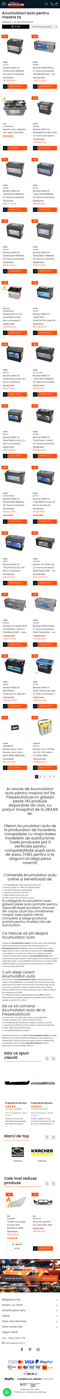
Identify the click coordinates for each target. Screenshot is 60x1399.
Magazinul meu (11, 1299)
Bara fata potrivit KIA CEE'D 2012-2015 (42, 1223)
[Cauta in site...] (46, 4)
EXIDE (5, 62)
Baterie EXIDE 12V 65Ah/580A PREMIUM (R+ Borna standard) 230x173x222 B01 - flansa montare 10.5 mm (43, 255)
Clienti (6, 1316)
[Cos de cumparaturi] (56, 4)
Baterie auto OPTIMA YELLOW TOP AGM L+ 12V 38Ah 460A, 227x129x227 (43, 752)
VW (4, 123)
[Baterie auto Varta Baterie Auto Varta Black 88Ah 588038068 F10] (15, 727)
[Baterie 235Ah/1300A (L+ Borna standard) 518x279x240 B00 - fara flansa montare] (45, 604)
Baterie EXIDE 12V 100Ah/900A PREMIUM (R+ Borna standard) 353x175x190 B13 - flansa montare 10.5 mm (13, 502)
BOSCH (6, 308)
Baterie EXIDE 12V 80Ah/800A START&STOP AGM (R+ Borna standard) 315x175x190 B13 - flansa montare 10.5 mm (14, 690)
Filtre (17, 26)
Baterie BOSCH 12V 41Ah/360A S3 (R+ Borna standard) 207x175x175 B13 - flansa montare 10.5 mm (13, 317)
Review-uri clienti (12, 1305)
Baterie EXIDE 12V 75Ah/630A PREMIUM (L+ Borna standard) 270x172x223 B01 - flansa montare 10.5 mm (13, 194)
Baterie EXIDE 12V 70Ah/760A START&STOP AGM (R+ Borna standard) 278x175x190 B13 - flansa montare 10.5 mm (44, 317)
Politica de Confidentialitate (27, 1285)
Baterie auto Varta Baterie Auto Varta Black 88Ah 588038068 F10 (14, 752)
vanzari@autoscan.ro (15, 1343)
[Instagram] (38, 1349)
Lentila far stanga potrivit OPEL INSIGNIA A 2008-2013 (16, 1225)
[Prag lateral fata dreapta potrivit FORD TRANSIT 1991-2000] (17, 1083)
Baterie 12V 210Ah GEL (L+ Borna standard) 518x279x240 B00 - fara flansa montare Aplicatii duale (45, 567)
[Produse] (4, 4)
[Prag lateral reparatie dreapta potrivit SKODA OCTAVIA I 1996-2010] (43, 1083)
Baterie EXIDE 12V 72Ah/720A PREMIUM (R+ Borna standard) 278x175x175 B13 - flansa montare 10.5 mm (43, 194)
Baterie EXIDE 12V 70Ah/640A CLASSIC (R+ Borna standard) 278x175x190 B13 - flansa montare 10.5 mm (43, 440)
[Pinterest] (30, 1349)
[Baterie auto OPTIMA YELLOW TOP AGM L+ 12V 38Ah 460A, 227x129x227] (45, 727)
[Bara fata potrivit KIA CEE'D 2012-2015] (43, 1202)
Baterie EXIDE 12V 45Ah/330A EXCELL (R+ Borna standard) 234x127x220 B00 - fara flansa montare (14, 379)
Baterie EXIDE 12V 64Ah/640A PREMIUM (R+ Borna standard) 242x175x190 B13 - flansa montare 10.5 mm (13, 255)
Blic (8, 1216)
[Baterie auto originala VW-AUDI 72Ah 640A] (15, 108)
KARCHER (28, 1161)
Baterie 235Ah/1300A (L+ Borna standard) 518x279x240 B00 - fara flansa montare (45, 629)
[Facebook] (22, 1349)
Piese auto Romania (14, 1321)
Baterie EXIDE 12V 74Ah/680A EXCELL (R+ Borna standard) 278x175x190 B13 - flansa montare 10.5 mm (44, 502)
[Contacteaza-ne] (52, 4)
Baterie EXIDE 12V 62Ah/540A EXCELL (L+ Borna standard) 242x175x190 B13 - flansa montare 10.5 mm (14, 440)
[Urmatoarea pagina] (54, 776)
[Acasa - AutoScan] (16, 4)
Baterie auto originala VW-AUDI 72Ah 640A (14, 131)
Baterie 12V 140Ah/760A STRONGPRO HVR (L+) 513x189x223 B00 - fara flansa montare (15, 629)
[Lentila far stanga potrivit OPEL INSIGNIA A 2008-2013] (17, 1202)
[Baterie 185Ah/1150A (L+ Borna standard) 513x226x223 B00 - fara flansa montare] (45, 46)
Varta (5, 743)
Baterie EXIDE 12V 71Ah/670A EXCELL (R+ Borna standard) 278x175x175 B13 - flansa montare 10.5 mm (14, 567)
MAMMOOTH (52, 1161)
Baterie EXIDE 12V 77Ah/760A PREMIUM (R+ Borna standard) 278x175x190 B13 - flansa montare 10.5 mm (43, 379)
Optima (36, 743)
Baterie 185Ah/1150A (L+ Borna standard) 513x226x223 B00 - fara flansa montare (44, 71)
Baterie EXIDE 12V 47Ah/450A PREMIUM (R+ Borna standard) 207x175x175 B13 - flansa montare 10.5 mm (13, 71)
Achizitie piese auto (14, 1310)
